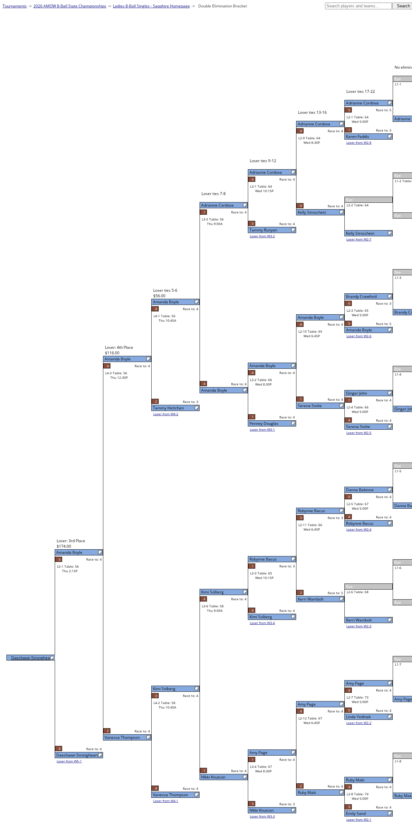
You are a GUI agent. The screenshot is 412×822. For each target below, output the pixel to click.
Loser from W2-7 (358, 239)
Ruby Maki (355, 780)
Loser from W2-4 (358, 529)
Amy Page (355, 683)
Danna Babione (360, 490)
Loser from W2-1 (358, 819)
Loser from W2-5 (358, 432)
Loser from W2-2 (358, 722)
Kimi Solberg (260, 617)
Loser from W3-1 (262, 429)
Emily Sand (356, 813)
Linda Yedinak (358, 716)
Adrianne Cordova (362, 103)
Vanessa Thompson (170, 795)
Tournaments (15, 6)
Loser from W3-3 (262, 816)
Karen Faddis (357, 136)
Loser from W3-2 (262, 236)
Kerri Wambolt (359, 620)
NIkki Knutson (261, 810)
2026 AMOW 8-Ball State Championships (69, 6)
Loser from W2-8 (358, 142)
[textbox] (358, 6)
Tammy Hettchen (168, 408)
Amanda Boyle (359, 330)
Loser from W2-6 (358, 336)
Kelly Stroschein (360, 233)
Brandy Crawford (361, 296)
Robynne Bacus (359, 523)
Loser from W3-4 (262, 623)
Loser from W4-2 (165, 414)
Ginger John (356, 393)
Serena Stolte (358, 426)
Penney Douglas (263, 423)
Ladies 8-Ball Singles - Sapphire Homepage (151, 6)
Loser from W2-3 (358, 626)
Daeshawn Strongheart (77, 755)
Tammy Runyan (263, 230)
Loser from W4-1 (165, 800)
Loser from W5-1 (69, 761)
